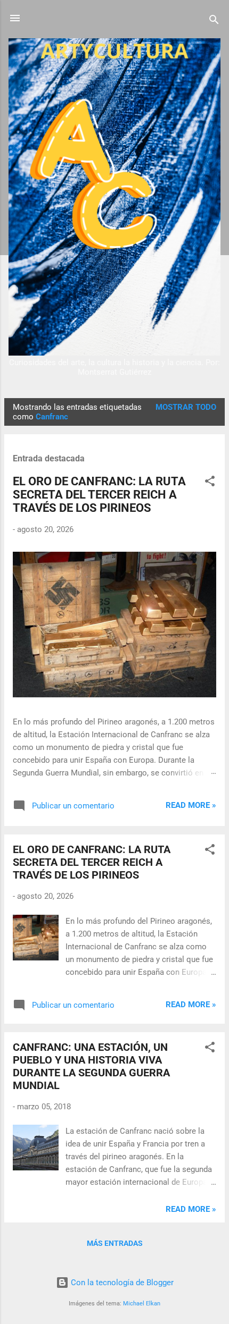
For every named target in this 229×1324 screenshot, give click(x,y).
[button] (209, 483)
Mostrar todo (186, 407)
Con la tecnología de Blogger (121, 1282)
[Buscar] (214, 21)
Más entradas (115, 1243)
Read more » (191, 805)
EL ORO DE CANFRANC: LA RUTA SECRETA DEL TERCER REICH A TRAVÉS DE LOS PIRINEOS (99, 495)
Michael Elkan (141, 1303)
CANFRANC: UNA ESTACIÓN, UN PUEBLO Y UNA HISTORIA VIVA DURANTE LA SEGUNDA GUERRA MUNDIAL (91, 1066)
